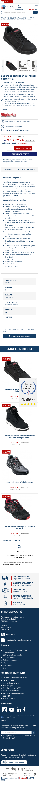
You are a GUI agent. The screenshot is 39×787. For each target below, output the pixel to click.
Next (36, 66)
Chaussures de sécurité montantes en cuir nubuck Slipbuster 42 (19, 437)
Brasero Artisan (9, 698)
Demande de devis (20, 154)
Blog (4, 668)
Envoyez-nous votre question (20, 336)
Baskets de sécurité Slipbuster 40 (19, 482)
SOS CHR (6, 696)
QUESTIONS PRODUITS (26, 169)
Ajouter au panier (23, 148)
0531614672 (8, 2)
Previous (3, 66)
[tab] (26, 169)
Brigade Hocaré (11, 611)
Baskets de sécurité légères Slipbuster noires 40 (19, 528)
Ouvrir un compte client (16, 762)
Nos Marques (8, 685)
